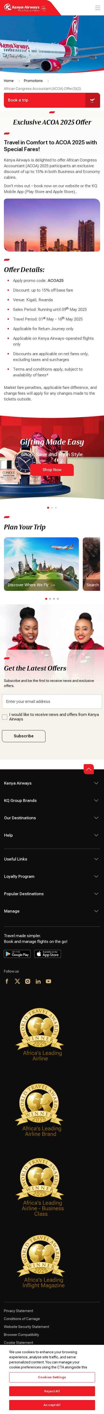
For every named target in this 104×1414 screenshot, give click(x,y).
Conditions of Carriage (22, 1319)
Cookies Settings (52, 1377)
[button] (89, 769)
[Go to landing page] (25, 10)
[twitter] (17, 981)
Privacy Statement (18, 1311)
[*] (59, 981)
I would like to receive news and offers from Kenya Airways (54, 716)
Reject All (51, 1391)
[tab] (48, 508)
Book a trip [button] (18, 100)
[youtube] (48, 981)
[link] (41, 564)
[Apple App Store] (47, 953)
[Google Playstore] (17, 953)
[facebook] (7, 981)
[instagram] (28, 981)
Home (9, 81)
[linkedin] (38, 981)
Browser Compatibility (21, 1335)
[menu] (97, 7)
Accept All (52, 1405)
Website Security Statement (26, 1327)
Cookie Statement (18, 1343)
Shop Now (52, 469)
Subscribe (24, 736)
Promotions (33, 81)
